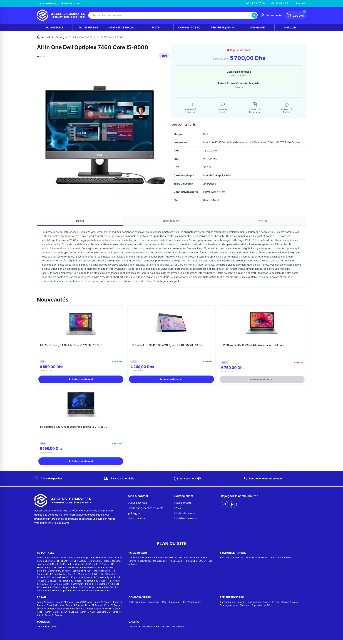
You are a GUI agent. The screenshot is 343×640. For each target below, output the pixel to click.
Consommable (227, 602)
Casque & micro (289, 602)
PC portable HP (91, 557)
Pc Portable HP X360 (82, 584)
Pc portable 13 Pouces (94, 580)
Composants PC (189, 27)
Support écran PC (261, 605)
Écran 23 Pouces (55, 605)
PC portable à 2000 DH (75, 587)
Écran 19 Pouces (83, 602)
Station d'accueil (92, 567)
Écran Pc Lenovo (69, 611)
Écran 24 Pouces (74, 605)
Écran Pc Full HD (103, 608)
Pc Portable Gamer (71, 557)
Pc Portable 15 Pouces (97, 564)
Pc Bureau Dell (187, 557)
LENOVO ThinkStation (270, 557)
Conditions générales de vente (145, 507)
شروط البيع (134, 513)
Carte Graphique (137, 602)
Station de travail (122, 27)
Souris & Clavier (271, 602)
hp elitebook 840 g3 (47, 564)
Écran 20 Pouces (102, 602)
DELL (39, 626)
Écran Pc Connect (54, 615)
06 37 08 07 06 (255, 3)
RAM (163, 602)
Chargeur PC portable (59, 570)
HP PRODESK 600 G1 (195, 561)
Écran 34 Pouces (45, 608)
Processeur (153, 602)
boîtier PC (181, 626)
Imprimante (257, 27)
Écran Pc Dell (52, 611)
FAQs (177, 507)
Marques (290, 27)
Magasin (301, 3)
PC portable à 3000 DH (101, 587)
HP (46, 626)
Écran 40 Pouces (84, 608)
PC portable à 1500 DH (49, 587)
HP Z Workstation (229, 557)
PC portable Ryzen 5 (57, 577)
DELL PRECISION (248, 557)
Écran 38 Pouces (65, 608)
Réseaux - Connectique (249, 602)
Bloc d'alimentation (191, 602)
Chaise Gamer (148, 626)
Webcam (244, 605)
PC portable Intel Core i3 (90, 574)
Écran (155, 27)
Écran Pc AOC (87, 611)
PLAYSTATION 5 (165, 626)
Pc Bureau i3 (144, 561)
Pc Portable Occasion (48, 557)
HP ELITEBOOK (78, 561)
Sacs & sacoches (112, 561)
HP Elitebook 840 (102, 570)
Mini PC (174, 557)
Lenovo (53, 626)
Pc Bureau (150, 557)
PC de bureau (88, 27)
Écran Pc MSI (103, 611)
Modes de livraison (71, 3)
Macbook (76, 567)
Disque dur (174, 602)
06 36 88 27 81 (280, 3)
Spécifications (171, 220)
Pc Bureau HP (160, 561)
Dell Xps (52, 580)
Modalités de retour (185, 518)
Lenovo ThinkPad (82, 570)
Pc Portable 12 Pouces (69, 580)
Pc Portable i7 (95, 561)
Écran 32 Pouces (112, 605)
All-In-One (163, 557)
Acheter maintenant (81, 379)
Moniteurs (133, 626)
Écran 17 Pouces (64, 602)
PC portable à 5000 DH (72, 590)
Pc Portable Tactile (59, 584)
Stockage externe (229, 605)
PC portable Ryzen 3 (81, 577)
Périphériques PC (223, 27)
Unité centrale (135, 557)
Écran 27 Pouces (93, 605)
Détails (80, 220)
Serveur (288, 557)
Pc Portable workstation (98, 590)
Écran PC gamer (45, 602)
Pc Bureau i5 (176, 561)
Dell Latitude (63, 567)
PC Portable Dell (109, 557)
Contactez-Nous (46, 3)
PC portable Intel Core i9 (62, 574)
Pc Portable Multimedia (72, 564)
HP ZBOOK (62, 561)
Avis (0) (262, 220)
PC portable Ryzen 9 (104, 577)
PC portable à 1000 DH (107, 584)
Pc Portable (54, 27)
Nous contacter (137, 518)
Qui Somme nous (137, 502)
